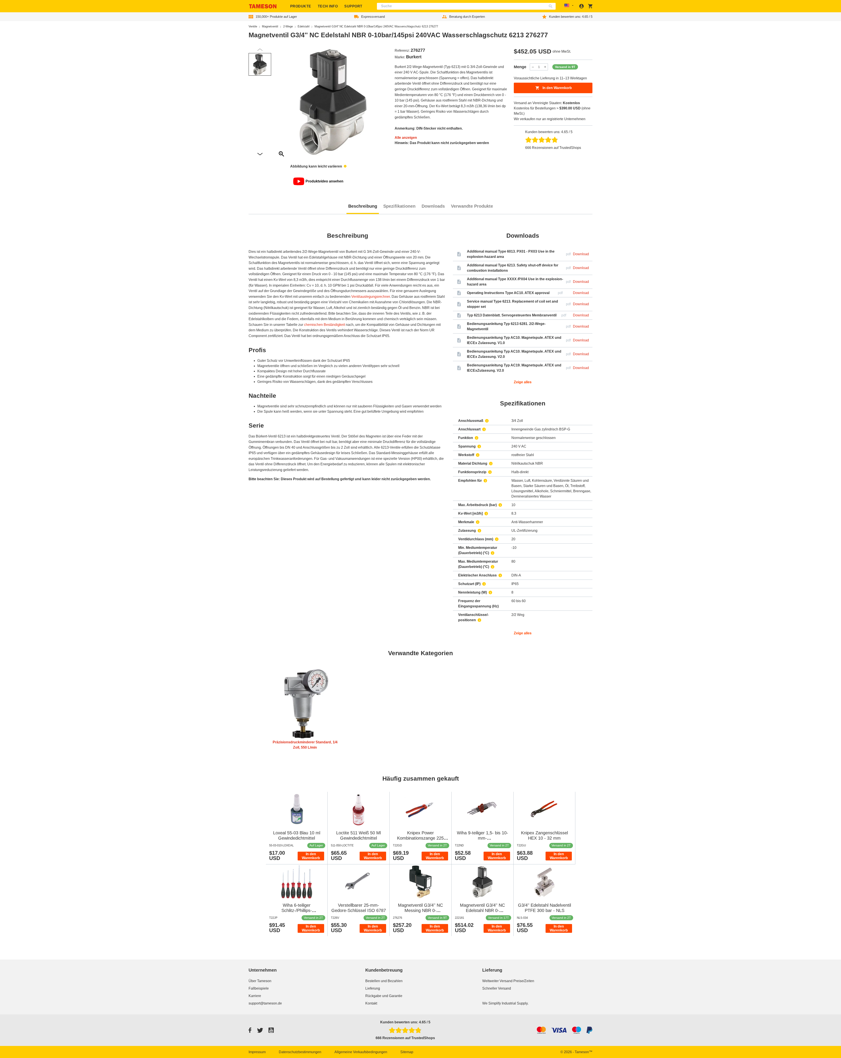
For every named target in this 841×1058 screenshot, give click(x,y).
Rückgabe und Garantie (383, 996)
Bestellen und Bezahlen (384, 981)
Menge (520, 67)
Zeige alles (523, 382)
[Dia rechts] (260, 49)
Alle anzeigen (406, 137)
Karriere (255, 996)
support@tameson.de (265, 1003)
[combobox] (466, 6)
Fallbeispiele (259, 988)
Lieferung (372, 988)
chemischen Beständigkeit (324, 324)
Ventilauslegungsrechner (370, 296)
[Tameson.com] (263, 6)
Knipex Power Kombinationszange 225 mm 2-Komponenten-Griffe (420, 838)
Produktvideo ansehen (324, 181)
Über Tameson (260, 981)
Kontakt (371, 1003)
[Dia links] (260, 154)
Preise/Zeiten (523, 981)
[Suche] (552, 6)
